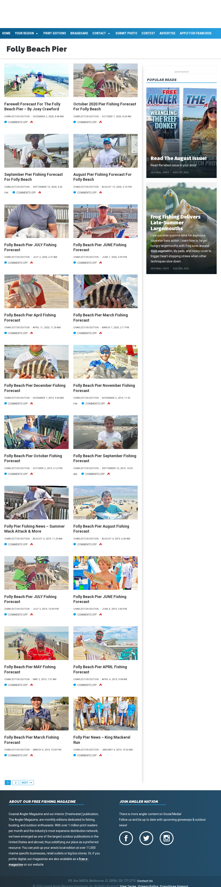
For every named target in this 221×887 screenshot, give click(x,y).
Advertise (167, 36)
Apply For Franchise (196, 36)
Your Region (24, 36)
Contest (148, 36)
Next (25, 785)
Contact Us (145, 883)
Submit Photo (126, 36)
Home (6, 36)
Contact (99, 36)
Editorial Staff (160, 175)
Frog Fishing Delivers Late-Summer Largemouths (175, 225)
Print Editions (54, 36)
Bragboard (79, 36)
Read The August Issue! (178, 161)
